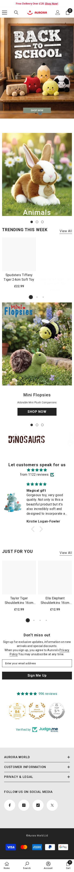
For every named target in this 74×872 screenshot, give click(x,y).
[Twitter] (50, 456)
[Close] (68, 404)
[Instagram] (32, 456)
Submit (37, 443)
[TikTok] (41, 456)
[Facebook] (24, 456)
